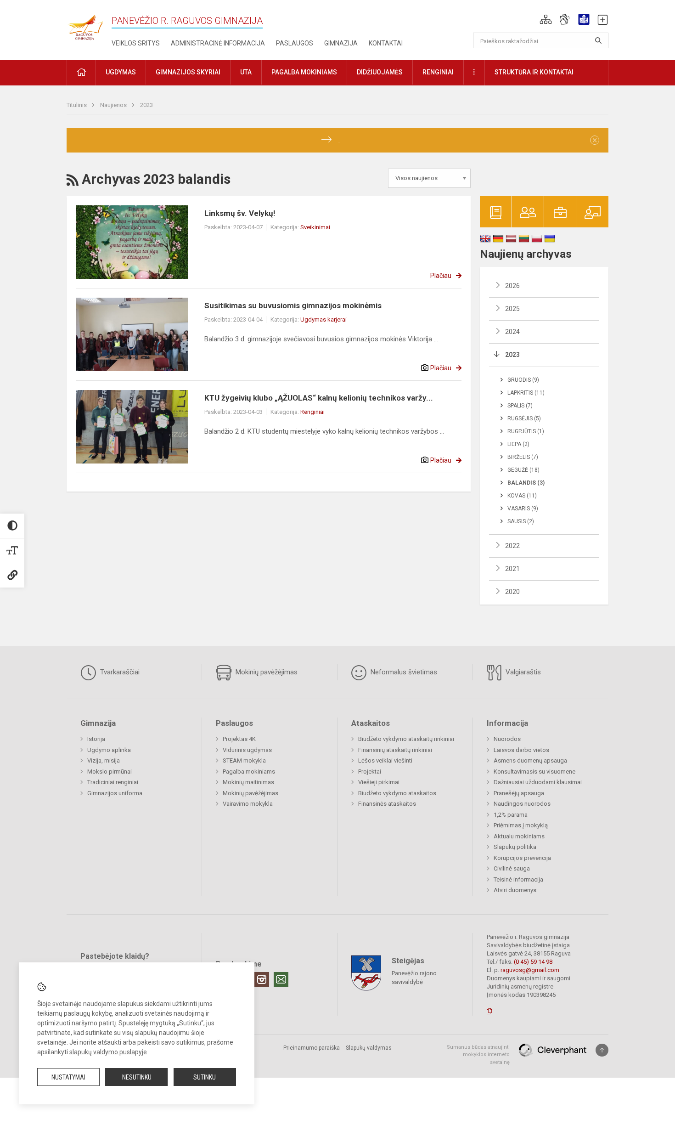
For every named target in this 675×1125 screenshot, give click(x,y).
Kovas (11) (522, 495)
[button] (546, 19)
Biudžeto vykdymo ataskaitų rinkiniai (406, 738)
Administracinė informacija (218, 43)
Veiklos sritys (136, 43)
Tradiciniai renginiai (112, 782)
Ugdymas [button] (121, 72)
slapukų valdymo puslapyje (108, 1052)
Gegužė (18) (523, 470)
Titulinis (77, 105)
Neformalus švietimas (403, 672)
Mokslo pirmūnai (109, 771)
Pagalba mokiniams (249, 771)
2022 (512, 545)
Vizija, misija (103, 760)
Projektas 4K (239, 738)
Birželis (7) (522, 457)
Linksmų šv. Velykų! (240, 213)
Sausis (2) (520, 521)
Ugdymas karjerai (323, 319)
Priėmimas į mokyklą (521, 825)
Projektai (369, 771)
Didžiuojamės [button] (380, 72)
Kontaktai (386, 43)
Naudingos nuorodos (522, 803)
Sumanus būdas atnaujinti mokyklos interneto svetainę (478, 1054)
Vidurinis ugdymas (247, 749)
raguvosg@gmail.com (530, 970)
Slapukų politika (515, 846)
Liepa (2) (518, 444)
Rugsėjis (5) (524, 418)
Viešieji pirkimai (378, 782)
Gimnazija (341, 43)
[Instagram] (261, 979)
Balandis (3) (526, 483)
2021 (512, 568)
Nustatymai (68, 1077)
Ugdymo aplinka (109, 749)
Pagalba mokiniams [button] (304, 72)
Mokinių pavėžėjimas (266, 672)
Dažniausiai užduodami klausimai (538, 782)
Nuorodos (507, 738)
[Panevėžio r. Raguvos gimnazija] (85, 24)
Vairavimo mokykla (248, 803)
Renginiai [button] (438, 72)
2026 (512, 285)
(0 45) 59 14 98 (533, 961)
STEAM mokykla (244, 760)
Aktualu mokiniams (519, 836)
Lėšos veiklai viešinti (385, 760)
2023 (146, 105)
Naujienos (114, 105)
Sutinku (204, 1077)
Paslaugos (294, 43)
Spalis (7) (520, 405)
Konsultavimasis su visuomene (534, 771)
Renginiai (312, 411)
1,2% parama (511, 814)
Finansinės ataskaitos (387, 803)
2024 (512, 331)
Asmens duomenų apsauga (530, 760)
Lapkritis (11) (526, 393)
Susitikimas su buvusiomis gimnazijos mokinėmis (293, 305)
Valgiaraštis (522, 672)
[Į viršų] (602, 1050)
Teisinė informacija (518, 879)
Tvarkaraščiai (119, 672)
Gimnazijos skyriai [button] (188, 72)
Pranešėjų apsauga (519, 793)
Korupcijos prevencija (522, 857)
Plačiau (440, 275)
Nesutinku (137, 1077)
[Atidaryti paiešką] (598, 40)
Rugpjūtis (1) (525, 431)
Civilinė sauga (512, 868)
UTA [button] (246, 72)
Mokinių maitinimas (248, 782)
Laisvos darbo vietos (521, 749)
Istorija (96, 738)
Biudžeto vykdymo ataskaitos (397, 793)
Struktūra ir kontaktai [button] (534, 72)
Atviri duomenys (515, 890)
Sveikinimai (315, 227)
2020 (512, 591)
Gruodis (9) (523, 380)
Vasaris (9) (522, 508)
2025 (512, 308)
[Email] (281, 979)
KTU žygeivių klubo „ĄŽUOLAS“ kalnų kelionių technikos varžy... (318, 397)
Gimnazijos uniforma (114, 793)
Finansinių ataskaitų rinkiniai (395, 749)
